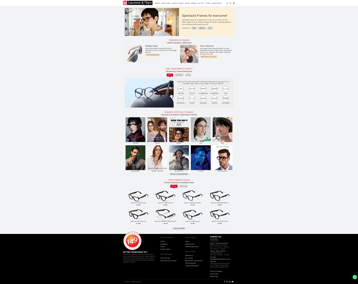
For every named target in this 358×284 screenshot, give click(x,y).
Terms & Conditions (216, 271)
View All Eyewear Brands (179, 174)
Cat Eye (192, 93)
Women (202, 28)
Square (214, 103)
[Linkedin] (230, 282)
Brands (193, 3)
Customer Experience (192, 265)
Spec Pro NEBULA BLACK (192, 203)
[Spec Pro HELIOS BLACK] (138, 215)
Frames (157, 3)
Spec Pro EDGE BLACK (192, 221)
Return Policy (214, 276)
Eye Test (201, 3)
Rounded (203, 103)
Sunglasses (165, 3)
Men (194, 28)
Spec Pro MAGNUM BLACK (219, 203)
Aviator (181, 93)
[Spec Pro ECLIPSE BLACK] (219, 215)
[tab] (170, 75)
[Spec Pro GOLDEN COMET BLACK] (165, 215)
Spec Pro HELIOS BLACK (138, 221)
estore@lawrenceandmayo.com (220, 259)
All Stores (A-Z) (190, 244)
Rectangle (181, 103)
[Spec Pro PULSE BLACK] (138, 197)
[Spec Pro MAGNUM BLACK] (219, 197)
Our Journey (189, 258)
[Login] (227, 3)
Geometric (214, 93)
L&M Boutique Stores (191, 246)
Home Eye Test (165, 258)
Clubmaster (203, 93)
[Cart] (234, 3)
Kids (210, 28)
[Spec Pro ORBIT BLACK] (165, 197)
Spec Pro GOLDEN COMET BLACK (165, 221)
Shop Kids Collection (208, 56)
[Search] (230, 3)
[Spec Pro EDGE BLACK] (192, 215)
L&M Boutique (217, 3)
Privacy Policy (214, 274)
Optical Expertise (190, 263)
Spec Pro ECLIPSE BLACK (220, 221)
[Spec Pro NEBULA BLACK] (192, 197)
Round (192, 103)
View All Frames (179, 228)
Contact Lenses (177, 3)
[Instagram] (227, 282)
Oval (225, 93)
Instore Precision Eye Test (168, 260)
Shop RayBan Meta (152, 55)
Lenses (187, 3)
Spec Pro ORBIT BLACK (165, 203)
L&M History (189, 255)
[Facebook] (224, 282)
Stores (207, 3)
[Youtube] (232, 282)
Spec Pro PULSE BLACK (138, 203)
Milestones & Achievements (194, 260)
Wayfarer (225, 103)
